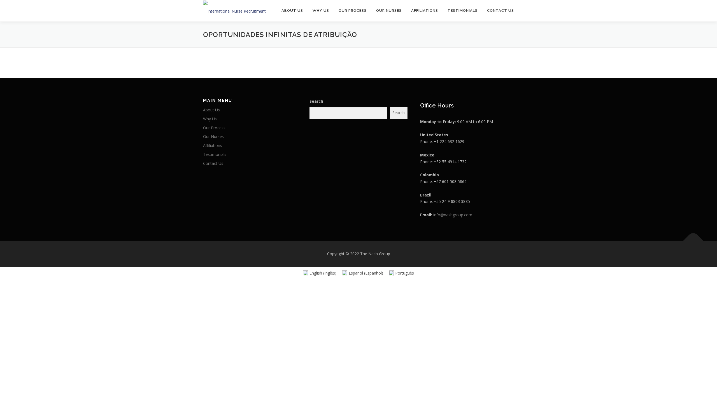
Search (316, 101)
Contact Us (500, 10)
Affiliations (424, 10)
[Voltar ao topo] (693, 240)
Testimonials (463, 10)
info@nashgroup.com (452, 214)
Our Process (353, 10)
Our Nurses (389, 10)
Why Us (321, 10)
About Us (292, 10)
